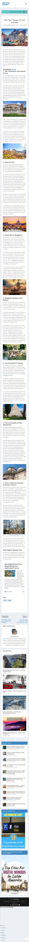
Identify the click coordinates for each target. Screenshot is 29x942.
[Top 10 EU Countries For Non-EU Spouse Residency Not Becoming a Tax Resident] (4, 759)
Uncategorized (15, 749)
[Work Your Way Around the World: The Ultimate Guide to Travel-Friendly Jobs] (4, 792)
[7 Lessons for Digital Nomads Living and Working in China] (4, 804)
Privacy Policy (6, 901)
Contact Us (14, 903)
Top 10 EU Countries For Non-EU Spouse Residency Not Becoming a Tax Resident (16, 759)
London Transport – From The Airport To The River (14, 691)
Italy (5, 600)
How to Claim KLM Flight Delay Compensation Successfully (14, 798)
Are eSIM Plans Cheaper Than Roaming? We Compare (16, 765)
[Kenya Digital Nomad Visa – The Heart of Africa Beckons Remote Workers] (4, 786)
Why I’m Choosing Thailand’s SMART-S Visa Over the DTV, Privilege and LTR (16, 747)
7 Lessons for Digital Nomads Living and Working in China (16, 804)
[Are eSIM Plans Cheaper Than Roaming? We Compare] (4, 765)
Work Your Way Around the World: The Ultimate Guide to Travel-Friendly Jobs (16, 792)
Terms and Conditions (15, 901)
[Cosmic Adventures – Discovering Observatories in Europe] (14, 703)
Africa (13, 788)
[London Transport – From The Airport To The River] (14, 682)
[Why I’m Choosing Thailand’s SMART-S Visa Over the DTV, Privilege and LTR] (4, 747)
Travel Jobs (14, 794)
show (14, 69)
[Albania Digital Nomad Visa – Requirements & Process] (14, 724)
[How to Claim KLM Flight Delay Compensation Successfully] (4, 798)
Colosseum (15, 119)
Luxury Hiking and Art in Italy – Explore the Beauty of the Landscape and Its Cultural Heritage (16, 772)
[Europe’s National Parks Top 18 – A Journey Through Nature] (14, 661)
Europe (24, 25)
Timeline (23, 901)
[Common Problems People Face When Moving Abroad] (4, 753)
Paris (22, 79)
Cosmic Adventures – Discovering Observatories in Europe (11, 712)
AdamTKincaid (16, 535)
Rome (9, 75)
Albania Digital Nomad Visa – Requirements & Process (14, 733)
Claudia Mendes (11, 25)
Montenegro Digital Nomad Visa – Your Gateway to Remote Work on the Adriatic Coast (16, 779)
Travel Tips (15, 755)
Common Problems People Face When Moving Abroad (15, 753)
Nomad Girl (16, 899)
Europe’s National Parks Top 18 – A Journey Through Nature (14, 670)
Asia (13, 806)
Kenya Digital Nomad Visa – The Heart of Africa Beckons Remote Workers (16, 786)
